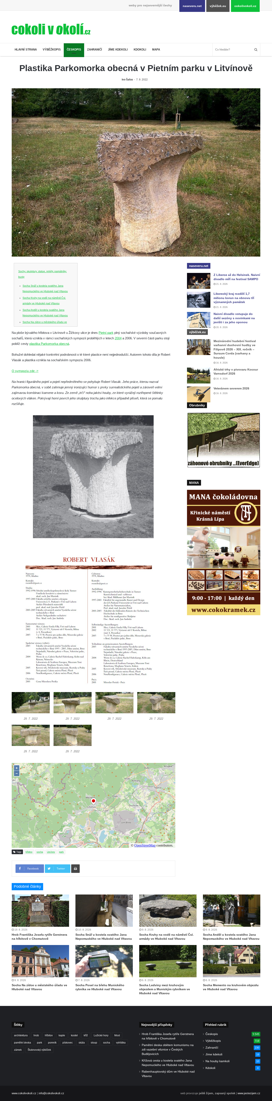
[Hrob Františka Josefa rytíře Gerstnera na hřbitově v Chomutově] (40, 911)
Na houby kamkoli (217, 1061)
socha (40, 852)
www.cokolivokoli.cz (24, 1093)
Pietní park (106, 332)
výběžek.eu (218, 6)
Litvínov (51, 852)
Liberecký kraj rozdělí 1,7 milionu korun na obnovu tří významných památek (234, 298)
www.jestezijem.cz (249, 1093)
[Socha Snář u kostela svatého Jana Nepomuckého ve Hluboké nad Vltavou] (104, 911)
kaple (62, 1035)
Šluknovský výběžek (39, 1049)
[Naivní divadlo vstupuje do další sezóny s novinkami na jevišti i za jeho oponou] (198, 320)
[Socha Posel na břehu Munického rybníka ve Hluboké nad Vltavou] (104, 961)
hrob (36, 1035)
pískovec (67, 1042)
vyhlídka (121, 1042)
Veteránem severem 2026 (231, 388)
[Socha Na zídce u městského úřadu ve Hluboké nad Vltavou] (40, 961)
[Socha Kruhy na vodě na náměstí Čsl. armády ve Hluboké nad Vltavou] (168, 911)
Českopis (74, 49)
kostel (74, 1035)
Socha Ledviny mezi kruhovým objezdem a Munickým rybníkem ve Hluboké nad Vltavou (164, 989)
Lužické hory (101, 1035)
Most (117, 1035)
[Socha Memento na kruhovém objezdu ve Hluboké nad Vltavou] (231, 961)
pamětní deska (22, 1042)
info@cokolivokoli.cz (51, 1093)
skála (82, 1042)
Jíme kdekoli (118, 49)
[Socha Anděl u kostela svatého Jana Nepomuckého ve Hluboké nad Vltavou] (231, 911)
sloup (94, 1042)
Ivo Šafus (127, 79)
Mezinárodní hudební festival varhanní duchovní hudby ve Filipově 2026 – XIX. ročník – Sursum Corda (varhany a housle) (235, 349)
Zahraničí (94, 49)
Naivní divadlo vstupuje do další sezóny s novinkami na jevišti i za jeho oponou (234, 318)
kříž (86, 1035)
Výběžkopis (52, 49)
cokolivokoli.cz (245, 6)
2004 (118, 338)
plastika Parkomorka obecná (49, 343)
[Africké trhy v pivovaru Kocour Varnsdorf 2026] (198, 375)
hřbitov (29, 852)
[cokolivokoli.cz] (51, 29)
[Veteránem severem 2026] (198, 394)
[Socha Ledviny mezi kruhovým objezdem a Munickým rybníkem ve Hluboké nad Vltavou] (168, 961)
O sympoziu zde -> (25, 371)
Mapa (156, 49)
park (61, 852)
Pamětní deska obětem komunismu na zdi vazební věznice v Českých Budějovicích (168, 1049)
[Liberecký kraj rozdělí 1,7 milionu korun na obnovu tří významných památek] (198, 300)
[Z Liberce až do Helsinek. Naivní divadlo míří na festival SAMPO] (198, 281)
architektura (21, 1035)
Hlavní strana (26, 49)
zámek (18, 1049)
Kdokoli (140, 49)
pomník (52, 1042)
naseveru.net (192, 6)
